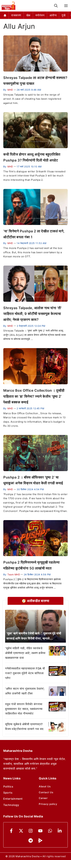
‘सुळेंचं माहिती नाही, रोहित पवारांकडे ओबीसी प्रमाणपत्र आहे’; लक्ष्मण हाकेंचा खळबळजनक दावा (25, 653)
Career (43, 798)
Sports (7, 792)
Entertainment (13, 798)
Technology (11, 805)
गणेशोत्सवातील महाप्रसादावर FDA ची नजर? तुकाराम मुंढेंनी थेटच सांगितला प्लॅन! (25, 673)
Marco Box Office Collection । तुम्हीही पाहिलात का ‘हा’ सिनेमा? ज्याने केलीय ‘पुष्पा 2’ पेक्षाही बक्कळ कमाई (33, 396)
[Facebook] (11, 831)
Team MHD (13, 574)
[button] (56, 5)
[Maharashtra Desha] (8, 6)
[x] (21, 831)
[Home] (5, 15)
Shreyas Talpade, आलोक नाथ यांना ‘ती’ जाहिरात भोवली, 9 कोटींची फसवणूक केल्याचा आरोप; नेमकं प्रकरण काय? (32, 314)
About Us (45, 786)
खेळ (28, 15)
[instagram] (31, 831)
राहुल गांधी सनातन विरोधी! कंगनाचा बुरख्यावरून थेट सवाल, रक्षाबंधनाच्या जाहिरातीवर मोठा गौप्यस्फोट (24, 708)
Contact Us (46, 792)
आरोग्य (53, 15)
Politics (8, 786)
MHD (10, 89)
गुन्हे (64, 15)
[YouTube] (40, 831)
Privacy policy (48, 804)
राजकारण (16, 15)
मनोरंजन (40, 15)
